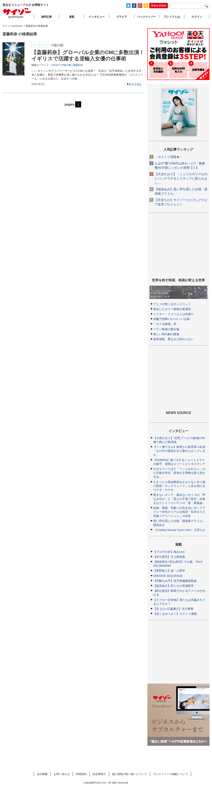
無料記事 (46, 16)
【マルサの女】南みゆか (169, 551)
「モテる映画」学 (164, 324)
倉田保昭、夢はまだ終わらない (173, 339)
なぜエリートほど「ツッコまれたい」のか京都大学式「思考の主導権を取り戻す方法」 (179, 472)
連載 (71, 16)
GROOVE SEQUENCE (168, 575)
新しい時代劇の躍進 (166, 334)
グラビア (121, 16)
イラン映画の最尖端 (166, 329)
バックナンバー (146, 16)
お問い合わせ (62, 774)
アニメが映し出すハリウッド (172, 304)
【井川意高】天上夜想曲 (169, 556)
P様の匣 (66, 65)
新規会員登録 (158, 5)
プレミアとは (172, 16)
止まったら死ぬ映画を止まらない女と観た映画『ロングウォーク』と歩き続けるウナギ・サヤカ (179, 485)
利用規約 (81, 774)
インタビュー (97, 16)
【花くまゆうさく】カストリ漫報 (175, 613)
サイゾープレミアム (17, 13)
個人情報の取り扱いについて (129, 774)
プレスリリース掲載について (170, 774)
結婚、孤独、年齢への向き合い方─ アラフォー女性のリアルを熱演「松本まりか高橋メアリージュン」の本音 (179, 511)
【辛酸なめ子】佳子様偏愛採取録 (175, 580)
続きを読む (135, 84)
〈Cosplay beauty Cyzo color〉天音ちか (179, 529)
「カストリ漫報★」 (169, 157)
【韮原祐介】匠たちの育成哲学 (173, 585)
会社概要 (42, 774)
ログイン (197, 16)
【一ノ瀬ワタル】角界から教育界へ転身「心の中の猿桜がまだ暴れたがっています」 (179, 450)
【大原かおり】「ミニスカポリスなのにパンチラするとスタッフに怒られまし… (181, 178)
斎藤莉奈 (78, 65)
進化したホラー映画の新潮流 (172, 309)
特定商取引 (99, 774)
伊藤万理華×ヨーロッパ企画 (171, 319)
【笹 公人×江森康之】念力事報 (173, 608)
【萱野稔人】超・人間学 (169, 570)
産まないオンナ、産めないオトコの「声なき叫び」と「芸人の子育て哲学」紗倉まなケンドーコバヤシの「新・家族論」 (179, 498)
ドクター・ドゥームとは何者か (173, 314)
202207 (55, 65)
